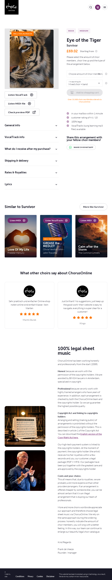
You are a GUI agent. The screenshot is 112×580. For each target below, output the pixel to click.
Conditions (20, 576)
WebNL (7, 574)
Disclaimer (50, 576)
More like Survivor (93, 206)
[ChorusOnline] (12, 7)
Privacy (30, 576)
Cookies (40, 576)
